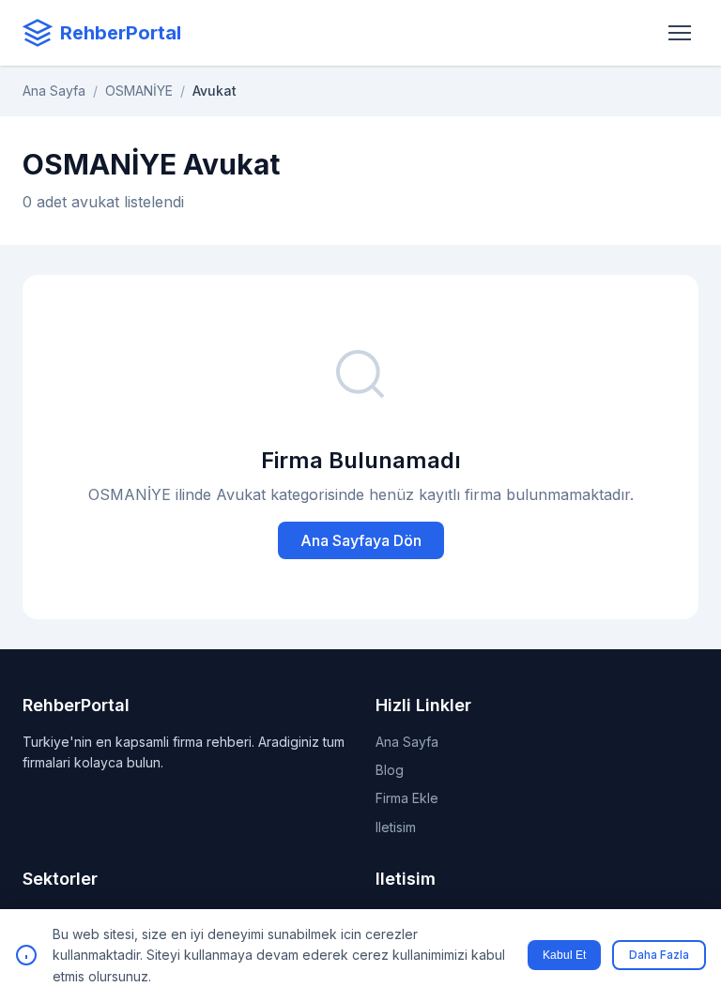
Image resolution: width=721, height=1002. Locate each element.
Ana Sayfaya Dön (361, 540)
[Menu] (679, 33)
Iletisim (396, 827)
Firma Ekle (407, 798)
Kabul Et (564, 955)
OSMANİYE (139, 91)
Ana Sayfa (54, 91)
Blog (390, 770)
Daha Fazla (659, 955)
